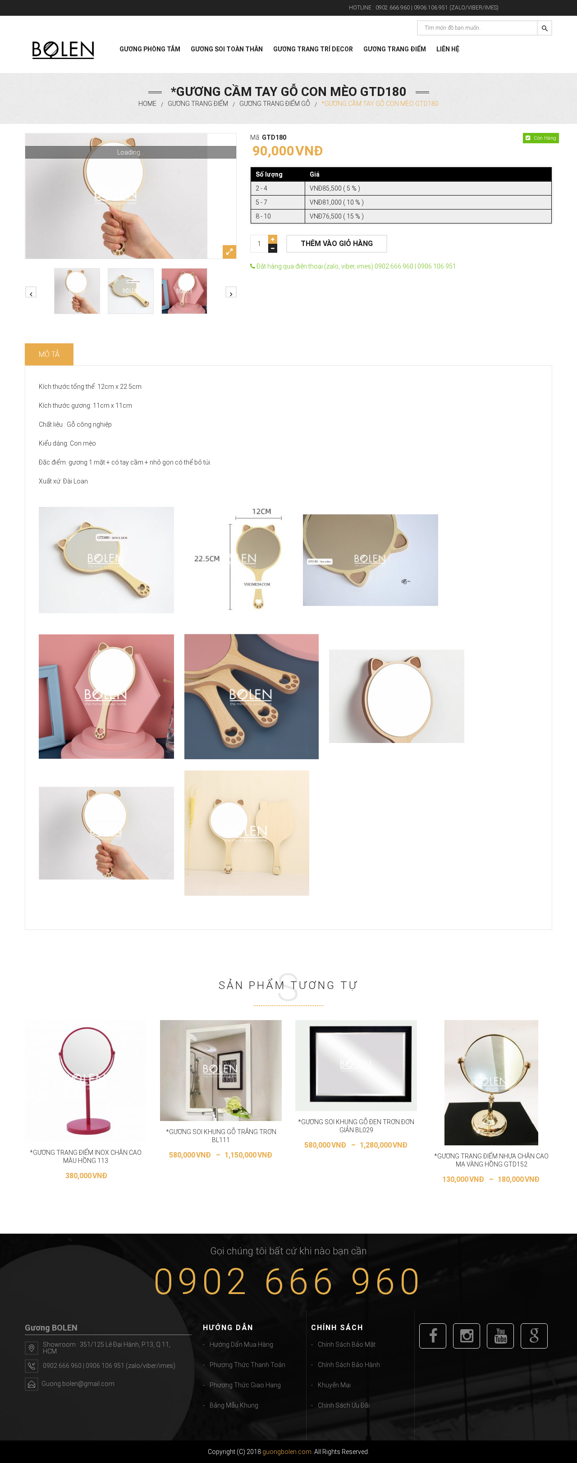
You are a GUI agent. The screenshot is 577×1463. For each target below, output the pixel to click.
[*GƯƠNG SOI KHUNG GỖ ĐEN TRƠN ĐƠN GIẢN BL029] (356, 1066)
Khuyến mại (334, 1385)
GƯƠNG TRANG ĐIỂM (394, 49)
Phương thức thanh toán (247, 1364)
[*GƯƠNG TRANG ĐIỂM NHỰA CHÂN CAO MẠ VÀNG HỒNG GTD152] (491, 1082)
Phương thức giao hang (245, 1385)
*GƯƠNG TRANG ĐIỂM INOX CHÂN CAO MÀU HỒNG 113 (86, 1156)
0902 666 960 (288, 1282)
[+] (272, 239)
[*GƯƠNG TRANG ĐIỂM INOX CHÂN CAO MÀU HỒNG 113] (86, 1081)
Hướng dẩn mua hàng (241, 1344)
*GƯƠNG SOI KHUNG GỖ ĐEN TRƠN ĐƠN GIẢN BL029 (356, 1126)
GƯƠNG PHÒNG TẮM (149, 49)
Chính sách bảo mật (347, 1344)
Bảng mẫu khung (234, 1405)
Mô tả (49, 354)
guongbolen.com (286, 1451)
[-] (272, 248)
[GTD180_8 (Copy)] (130, 196)
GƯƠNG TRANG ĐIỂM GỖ (274, 103)
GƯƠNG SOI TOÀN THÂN (227, 49)
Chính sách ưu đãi (344, 1405)
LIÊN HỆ (447, 49)
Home (147, 103)
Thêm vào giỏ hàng (337, 243)
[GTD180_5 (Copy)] (184, 291)
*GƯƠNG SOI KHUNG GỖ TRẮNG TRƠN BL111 (221, 1136)
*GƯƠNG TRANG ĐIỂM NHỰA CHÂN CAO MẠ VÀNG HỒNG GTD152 (491, 1160)
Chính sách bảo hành (349, 1364)
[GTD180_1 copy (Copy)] (131, 291)
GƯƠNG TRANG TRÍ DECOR (313, 49)
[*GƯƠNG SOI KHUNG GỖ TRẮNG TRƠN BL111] (221, 1070)
